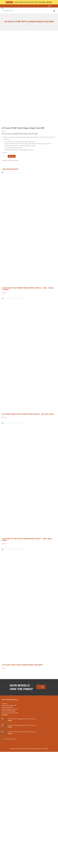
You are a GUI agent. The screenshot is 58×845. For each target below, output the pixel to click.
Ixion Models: (21, 687)
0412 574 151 (5, 712)
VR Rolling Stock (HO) (12, 160)
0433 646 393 (5, 711)
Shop (42, 687)
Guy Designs (45, 748)
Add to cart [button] (27, 225)
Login (49, 6)
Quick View (30, 225)
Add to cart (11, 156)
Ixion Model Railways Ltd (10, 739)
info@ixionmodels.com (7, 707)
